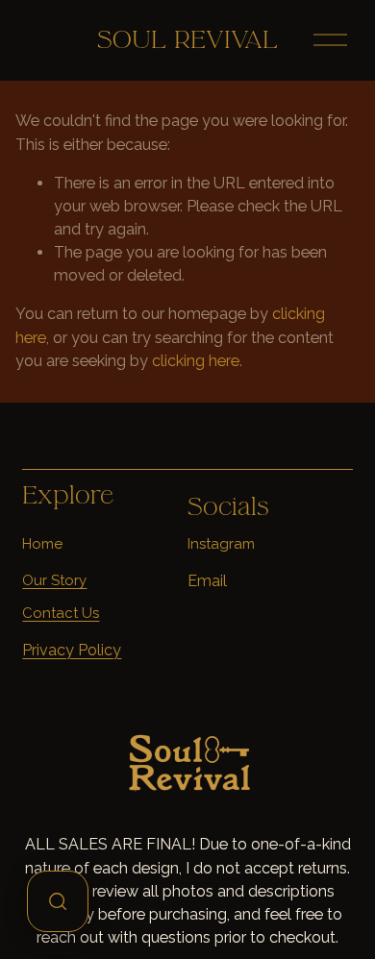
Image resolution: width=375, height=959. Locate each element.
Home (42, 544)
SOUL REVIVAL (187, 40)
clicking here (195, 361)
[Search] (57, 901)
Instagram (221, 544)
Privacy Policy (71, 650)
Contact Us (60, 613)
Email (207, 581)
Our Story (54, 580)
